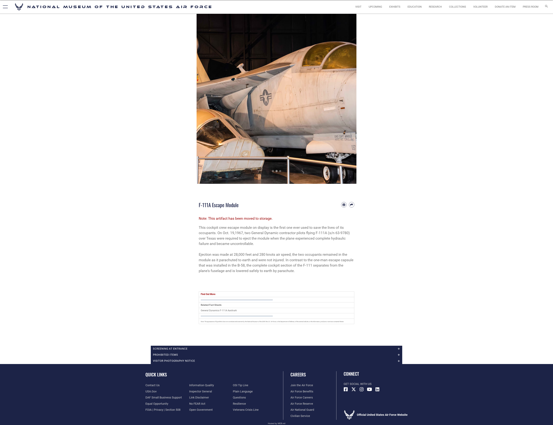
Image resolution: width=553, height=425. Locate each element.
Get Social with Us (358, 384)
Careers (298, 374)
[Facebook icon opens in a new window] (346, 389)
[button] (4, 7)
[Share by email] (351, 204)
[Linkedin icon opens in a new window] (377, 389)
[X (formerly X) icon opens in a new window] (354, 389)
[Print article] (344, 204)
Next (348, 99)
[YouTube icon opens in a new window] (369, 389)
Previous (205, 99)
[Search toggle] (546, 7)
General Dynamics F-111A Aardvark (219, 310)
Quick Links (156, 374)
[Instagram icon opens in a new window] (361, 389)
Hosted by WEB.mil (276, 423)
